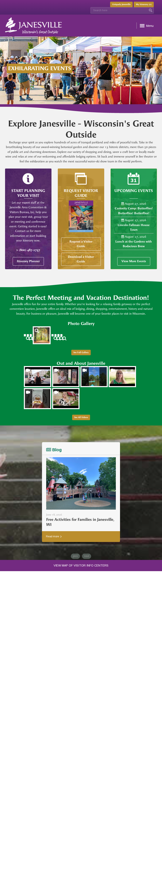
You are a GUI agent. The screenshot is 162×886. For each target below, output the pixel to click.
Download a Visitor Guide (81, 259)
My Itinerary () (144, 4)
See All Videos (81, 417)
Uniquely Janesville (121, 4)
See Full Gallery (81, 352)
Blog (56, 449)
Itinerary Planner (28, 261)
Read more (53, 536)
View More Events (134, 261)
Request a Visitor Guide (80, 244)
